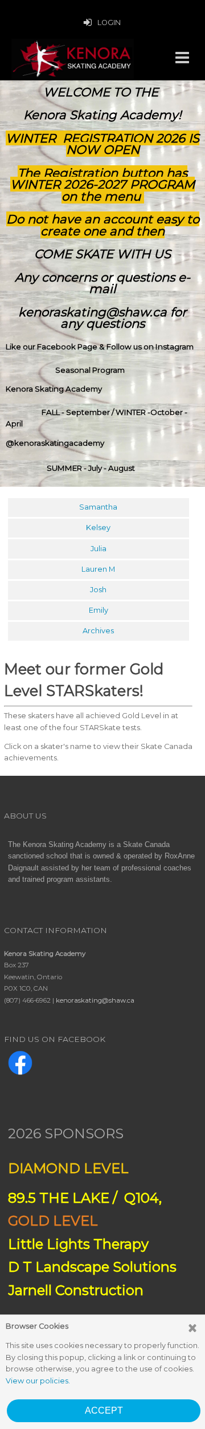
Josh (98, 589)
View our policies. (38, 1381)
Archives (98, 630)
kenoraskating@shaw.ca (95, 1000)
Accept (104, 1410)
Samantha (98, 507)
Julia (98, 548)
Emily (98, 610)
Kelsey (98, 527)
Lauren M (98, 569)
